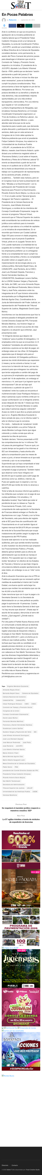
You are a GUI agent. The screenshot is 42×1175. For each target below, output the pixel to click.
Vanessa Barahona (10, 795)
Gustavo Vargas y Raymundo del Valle (17, 732)
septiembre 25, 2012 (28, 20)
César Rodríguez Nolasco (12, 704)
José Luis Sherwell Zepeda (13, 739)
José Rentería (8, 746)
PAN (16, 767)
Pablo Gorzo (7, 767)
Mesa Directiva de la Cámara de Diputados (19, 763)
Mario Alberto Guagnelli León (14, 760)
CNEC (34, 704)
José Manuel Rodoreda (11, 742)
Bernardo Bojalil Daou (11, 693)
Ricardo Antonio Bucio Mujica (14, 777)
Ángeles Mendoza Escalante (17, 686)
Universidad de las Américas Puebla (16, 791)
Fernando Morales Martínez (13, 721)
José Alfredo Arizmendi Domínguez (16, 735)
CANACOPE (20, 700)
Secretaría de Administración (13, 784)
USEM (35, 791)
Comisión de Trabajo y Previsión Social (17, 707)
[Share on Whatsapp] (28, 26)
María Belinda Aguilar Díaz (13, 756)
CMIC (27, 704)
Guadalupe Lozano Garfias (13, 728)
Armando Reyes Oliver (11, 690)
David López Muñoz (10, 718)
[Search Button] (39, 5)
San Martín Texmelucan (11, 781)
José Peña (27, 742)
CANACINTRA (8, 700)
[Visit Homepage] (21, 5)
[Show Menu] (3, 5)
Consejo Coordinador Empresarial (15, 714)
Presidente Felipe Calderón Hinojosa (17, 774)
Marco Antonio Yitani (10, 753)
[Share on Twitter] (21, 26)
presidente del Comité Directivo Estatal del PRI (20, 770)
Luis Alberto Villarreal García (14, 749)
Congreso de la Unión (11, 711)
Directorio (5, 1165)
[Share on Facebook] (12, 26)
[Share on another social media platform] (36, 26)
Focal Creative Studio (33, 1170)
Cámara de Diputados (30, 693)
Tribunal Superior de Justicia (13, 788)
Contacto (15, 1165)
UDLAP (29, 788)
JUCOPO (19, 746)
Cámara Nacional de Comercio (14, 697)
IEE (35, 732)
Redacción (13, 20)
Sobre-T (9, 1170)
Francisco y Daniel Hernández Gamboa (17, 725)
